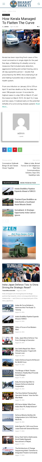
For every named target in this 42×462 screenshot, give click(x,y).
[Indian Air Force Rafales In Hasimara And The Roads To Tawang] (7, 308)
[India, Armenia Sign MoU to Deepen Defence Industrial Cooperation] (7, 385)
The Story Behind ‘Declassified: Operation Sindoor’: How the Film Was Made (26, 395)
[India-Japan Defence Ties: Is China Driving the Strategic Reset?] (21, 273)
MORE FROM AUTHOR (28, 183)
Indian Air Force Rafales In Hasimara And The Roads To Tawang (25, 307)
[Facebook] (4, 150)
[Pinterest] (15, 150)
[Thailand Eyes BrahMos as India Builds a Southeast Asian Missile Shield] (7, 202)
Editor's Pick (12, 11)
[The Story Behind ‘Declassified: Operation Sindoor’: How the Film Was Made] (7, 396)
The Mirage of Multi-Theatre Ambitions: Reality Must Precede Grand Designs (26, 373)
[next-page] (7, 221)
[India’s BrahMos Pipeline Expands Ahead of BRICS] (7, 191)
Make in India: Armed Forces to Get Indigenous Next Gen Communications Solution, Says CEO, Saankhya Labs (30, 169)
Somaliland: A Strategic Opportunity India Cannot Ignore (25, 212)
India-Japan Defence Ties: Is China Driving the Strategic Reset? (20, 286)
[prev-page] (3, 221)
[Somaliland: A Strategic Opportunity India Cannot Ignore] (7, 213)
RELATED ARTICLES (11, 183)
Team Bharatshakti (8, 290)
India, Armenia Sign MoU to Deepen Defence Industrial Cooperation (24, 384)
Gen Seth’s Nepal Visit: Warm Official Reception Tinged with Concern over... (25, 351)
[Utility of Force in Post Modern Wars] (7, 330)
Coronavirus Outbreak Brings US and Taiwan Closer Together (10, 165)
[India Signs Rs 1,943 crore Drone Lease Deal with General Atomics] (7, 428)
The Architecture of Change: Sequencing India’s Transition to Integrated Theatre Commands (26, 450)
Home (4, 11)
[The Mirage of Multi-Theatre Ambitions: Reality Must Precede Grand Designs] (7, 373)
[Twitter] (9, 150)
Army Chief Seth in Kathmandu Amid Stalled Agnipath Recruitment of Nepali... (26, 439)
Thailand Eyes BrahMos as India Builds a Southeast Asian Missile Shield (26, 202)
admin (6, 26)
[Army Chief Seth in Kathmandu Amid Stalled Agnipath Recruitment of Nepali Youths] (7, 440)
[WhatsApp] (20, 150)
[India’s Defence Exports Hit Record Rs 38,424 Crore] (7, 363)
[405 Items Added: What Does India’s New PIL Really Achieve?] (7, 407)
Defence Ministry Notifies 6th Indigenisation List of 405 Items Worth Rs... (26, 417)
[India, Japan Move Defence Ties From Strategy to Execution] (7, 341)
